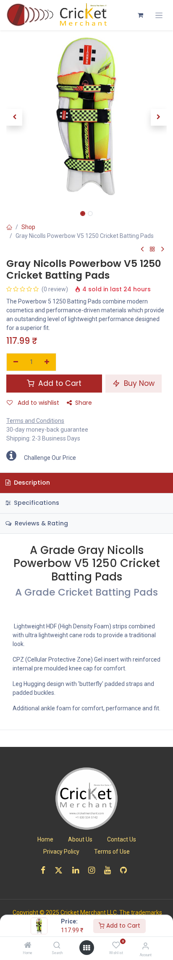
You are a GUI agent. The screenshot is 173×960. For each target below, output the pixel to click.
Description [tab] (31, 482)
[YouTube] (110, 870)
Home (45, 839)
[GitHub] (126, 870)
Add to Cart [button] (58, 383)
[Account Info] (145, 946)
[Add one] (47, 362)
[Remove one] (16, 362)
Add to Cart (122, 925)
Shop (28, 227)
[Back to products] (152, 249)
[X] (61, 870)
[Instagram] (94, 870)
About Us (80, 839)
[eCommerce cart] (140, 15)
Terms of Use (112, 851)
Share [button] (83, 402)
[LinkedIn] (78, 870)
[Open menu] (86, 948)
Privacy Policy (61, 851)
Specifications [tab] (35, 502)
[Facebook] (46, 870)
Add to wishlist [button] (37, 402)
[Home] (27, 945)
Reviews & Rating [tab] (40, 523)
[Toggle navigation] (159, 15)
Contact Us (121, 839)
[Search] (57, 945)
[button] (14, 117)
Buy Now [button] (138, 383)
